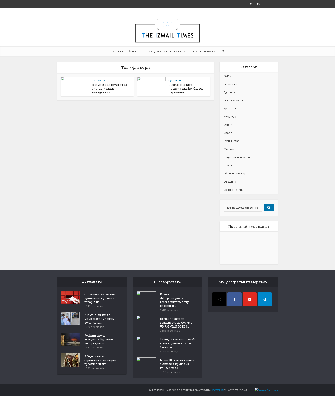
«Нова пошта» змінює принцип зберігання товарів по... (99, 298)
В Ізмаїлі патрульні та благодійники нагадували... (109, 88)
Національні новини (165, 51)
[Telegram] (265, 299)
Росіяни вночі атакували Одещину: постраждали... (99, 339)
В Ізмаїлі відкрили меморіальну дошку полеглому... (99, 318)
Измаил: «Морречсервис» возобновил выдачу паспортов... (174, 300)
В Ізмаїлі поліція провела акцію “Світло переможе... (186, 88)
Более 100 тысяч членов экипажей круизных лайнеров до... (177, 364)
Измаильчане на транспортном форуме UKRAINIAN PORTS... (176, 322)
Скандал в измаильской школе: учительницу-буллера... (177, 343)
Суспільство (99, 80)
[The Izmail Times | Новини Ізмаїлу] (167, 35)
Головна (116, 51)
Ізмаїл (134, 51)
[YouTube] (250, 299)
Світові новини (202, 51)
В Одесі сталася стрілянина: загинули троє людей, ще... (100, 360)
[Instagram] (219, 299)
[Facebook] (234, 299)
